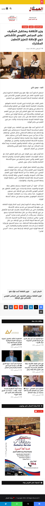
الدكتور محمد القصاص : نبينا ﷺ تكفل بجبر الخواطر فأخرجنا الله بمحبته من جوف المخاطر (33, 390)
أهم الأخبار (38, 27)
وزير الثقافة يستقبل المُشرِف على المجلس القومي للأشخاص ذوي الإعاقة (22, 297)
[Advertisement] (22, 263)
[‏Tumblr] (26, 307)
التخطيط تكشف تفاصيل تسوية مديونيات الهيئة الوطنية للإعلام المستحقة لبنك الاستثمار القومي (12, 341)
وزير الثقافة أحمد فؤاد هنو (18, 291)
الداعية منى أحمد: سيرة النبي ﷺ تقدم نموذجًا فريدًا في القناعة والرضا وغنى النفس (12, 365)
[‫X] (36, 307)
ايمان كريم (37, 291)
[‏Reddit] (16, 307)
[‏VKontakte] (11, 307)
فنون (31, 27)
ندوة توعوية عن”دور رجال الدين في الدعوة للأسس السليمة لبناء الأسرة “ (33, 340)
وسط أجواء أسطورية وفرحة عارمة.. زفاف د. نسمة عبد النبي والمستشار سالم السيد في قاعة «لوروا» (12, 391)
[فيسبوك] (41, 307)
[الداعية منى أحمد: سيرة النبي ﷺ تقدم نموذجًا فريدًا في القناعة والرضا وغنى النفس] (12, 356)
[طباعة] (41, 312)
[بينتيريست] (21, 307)
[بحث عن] (11, 9)
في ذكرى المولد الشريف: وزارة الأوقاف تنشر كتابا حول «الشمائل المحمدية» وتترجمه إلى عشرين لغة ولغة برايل (34, 366)
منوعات (25, 27)
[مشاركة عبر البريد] (6, 307)
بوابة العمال (9, 498)
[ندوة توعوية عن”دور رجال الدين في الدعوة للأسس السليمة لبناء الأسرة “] (33, 331)
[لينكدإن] (31, 307)
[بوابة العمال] (36, 9)
